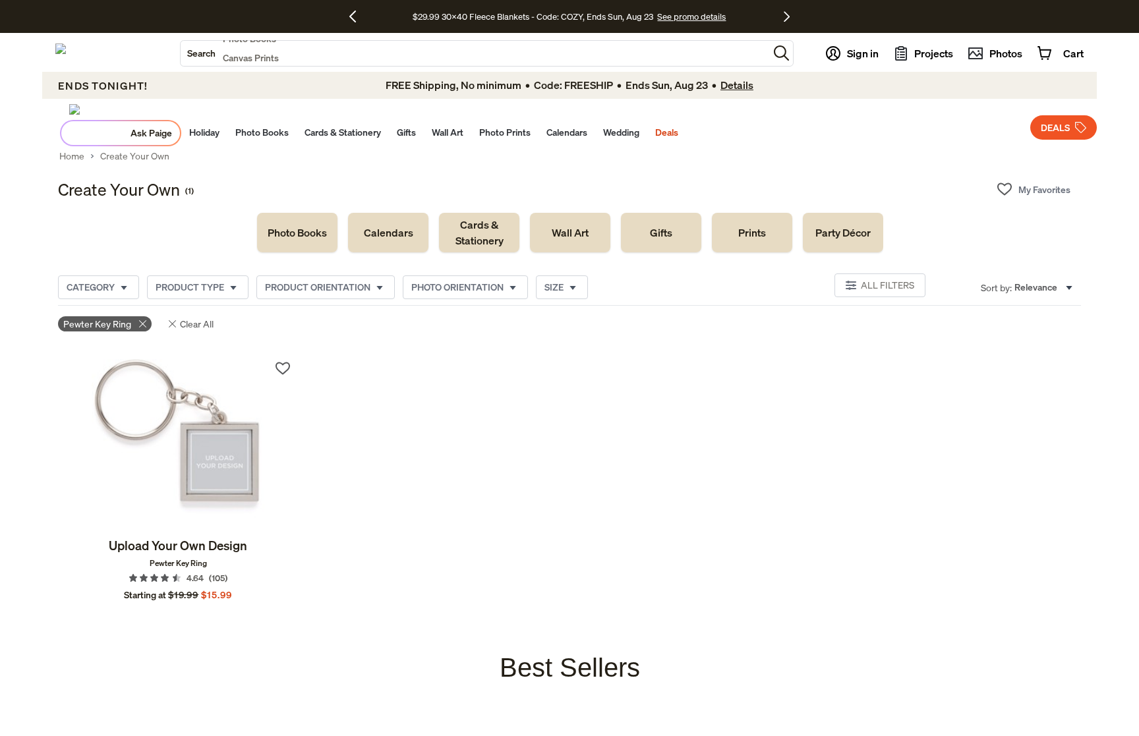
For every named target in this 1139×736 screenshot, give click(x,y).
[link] (297, 232)
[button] (781, 53)
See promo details (691, 16)
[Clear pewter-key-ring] (142, 323)
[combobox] (475, 53)
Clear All (197, 324)
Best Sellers (570, 667)
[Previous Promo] (357, 16)
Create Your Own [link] (134, 156)
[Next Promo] (787, 16)
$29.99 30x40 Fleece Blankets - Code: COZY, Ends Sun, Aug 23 (535, 16)
